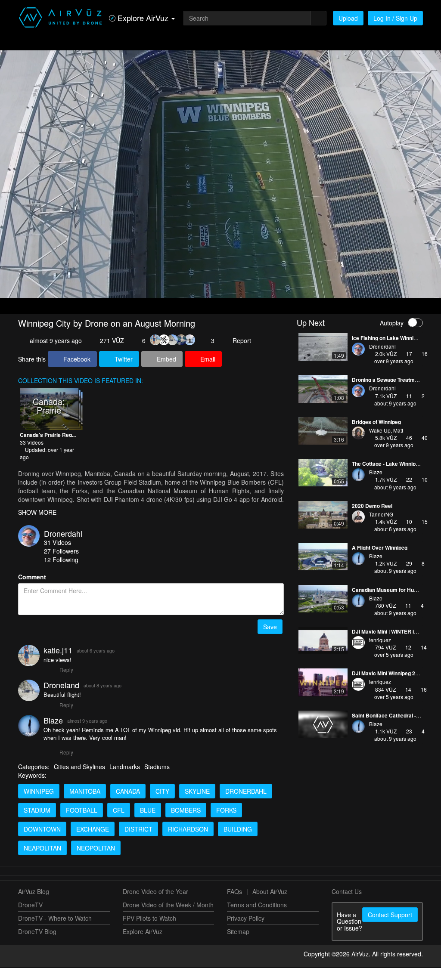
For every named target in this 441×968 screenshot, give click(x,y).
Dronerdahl (63, 534)
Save (270, 627)
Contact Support (390, 915)
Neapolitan (42, 848)
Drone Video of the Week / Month (168, 905)
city (162, 792)
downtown (42, 830)
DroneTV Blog (37, 932)
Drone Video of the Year (155, 892)
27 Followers (61, 551)
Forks (226, 811)
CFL (118, 811)
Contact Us (347, 892)
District (138, 830)
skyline (197, 792)
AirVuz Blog (33, 892)
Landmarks (124, 767)
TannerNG (381, 514)
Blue (147, 811)
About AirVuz (269, 892)
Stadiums (157, 767)
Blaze (375, 472)
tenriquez (380, 639)
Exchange (92, 830)
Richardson (188, 830)
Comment (32, 577)
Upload (348, 18)
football (81, 811)
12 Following (61, 560)
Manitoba (84, 792)
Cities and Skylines (79, 767)
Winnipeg (39, 792)
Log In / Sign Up (395, 18)
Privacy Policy (245, 919)
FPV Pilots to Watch (149, 919)
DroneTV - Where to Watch (55, 919)
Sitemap (238, 932)
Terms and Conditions (257, 905)
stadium (37, 811)
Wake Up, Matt (386, 430)
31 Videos (57, 543)
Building (238, 830)
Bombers (186, 811)
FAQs (234, 892)
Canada (128, 792)
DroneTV (30, 905)
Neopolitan (96, 848)
